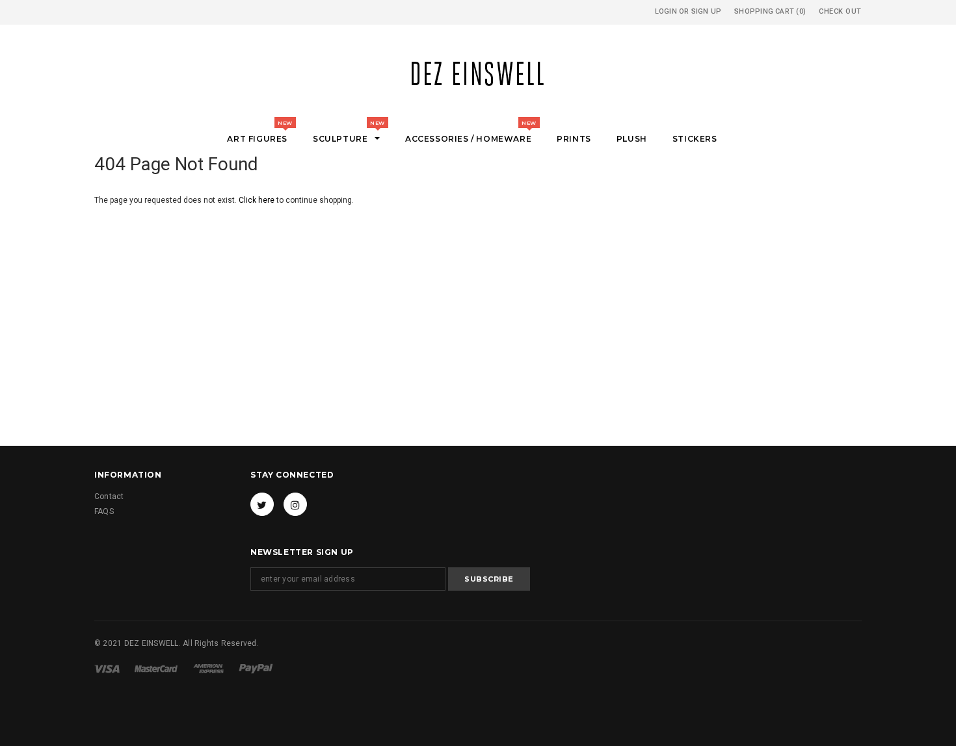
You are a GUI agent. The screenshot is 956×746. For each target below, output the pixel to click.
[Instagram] (295, 504)
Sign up (706, 11)
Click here (257, 200)
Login (666, 11)
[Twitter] (262, 504)
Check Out (840, 11)
